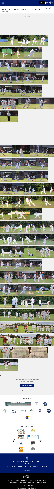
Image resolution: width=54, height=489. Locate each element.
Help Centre (11, 480)
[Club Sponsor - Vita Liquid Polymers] (33, 437)
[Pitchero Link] (27, 477)
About (17, 480)
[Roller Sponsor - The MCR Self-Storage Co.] (21, 449)
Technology (38, 480)
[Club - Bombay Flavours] (33, 431)
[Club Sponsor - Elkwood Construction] (33, 449)
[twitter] (28, 464)
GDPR (44, 480)
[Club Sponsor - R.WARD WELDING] (33, 443)
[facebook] (25, 464)
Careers (31, 480)
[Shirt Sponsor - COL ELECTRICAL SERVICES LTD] (21, 431)
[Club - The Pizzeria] (21, 437)
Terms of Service (12, 482)
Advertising (24, 480)
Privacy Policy (22, 482)
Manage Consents (41, 482)
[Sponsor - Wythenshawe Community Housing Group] (21, 443)
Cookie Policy (31, 482)
